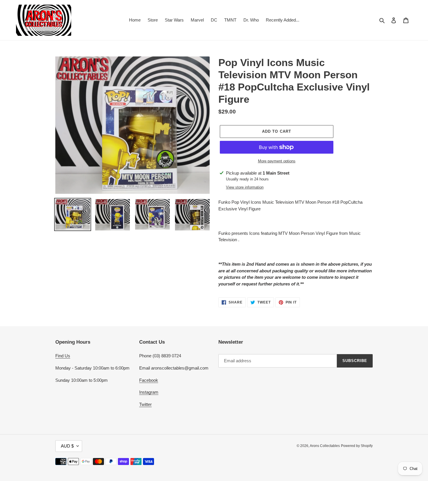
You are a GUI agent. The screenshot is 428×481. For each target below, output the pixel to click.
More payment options (277, 161)
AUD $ (67, 445)
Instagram (148, 392)
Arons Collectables (325, 446)
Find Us (62, 355)
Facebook (148, 380)
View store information (244, 187)
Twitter (145, 404)
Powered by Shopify (357, 446)
